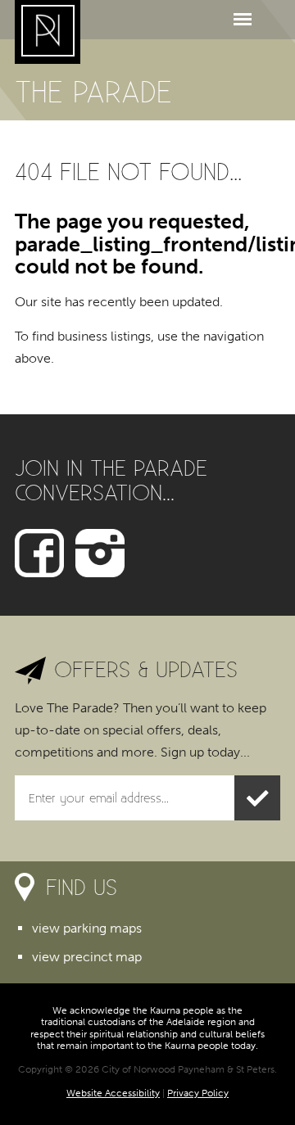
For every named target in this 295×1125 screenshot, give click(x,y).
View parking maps (87, 928)
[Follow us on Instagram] (100, 551)
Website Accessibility (113, 1093)
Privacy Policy (198, 1093)
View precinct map (87, 957)
